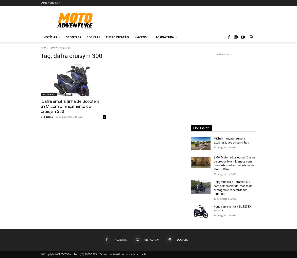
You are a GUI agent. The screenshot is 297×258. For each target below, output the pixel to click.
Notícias (50, 37)
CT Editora (47, 116)
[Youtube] (243, 37)
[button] (251, 37)
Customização (117, 37)
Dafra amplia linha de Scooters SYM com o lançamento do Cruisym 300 (70, 106)
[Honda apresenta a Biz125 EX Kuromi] (201, 211)
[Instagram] (236, 37)
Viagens (141, 37)
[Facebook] (229, 37)
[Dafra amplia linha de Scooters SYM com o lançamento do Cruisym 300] (73, 80)
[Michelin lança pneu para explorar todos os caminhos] (201, 143)
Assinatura (165, 37)
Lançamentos (49, 94)
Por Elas (93, 37)
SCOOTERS (73, 37)
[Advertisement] (223, 81)
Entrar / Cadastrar (50, 2)
